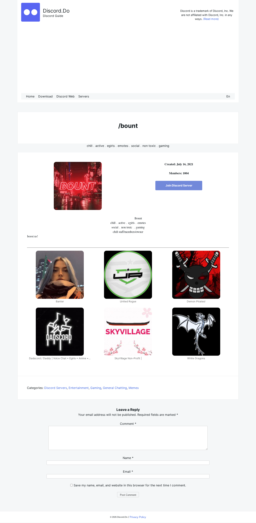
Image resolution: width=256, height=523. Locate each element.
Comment (128, 424)
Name (128, 458)
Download (45, 96)
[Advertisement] (128, 58)
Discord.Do (56, 11)
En (228, 96)
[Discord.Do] (30, 20)
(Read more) (211, 18)
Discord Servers (55, 388)
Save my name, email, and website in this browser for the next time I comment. (130, 485)
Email (128, 471)
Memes (134, 388)
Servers (83, 96)
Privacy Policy (138, 516)
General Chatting (115, 388)
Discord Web (65, 96)
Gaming (95, 388)
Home (30, 96)
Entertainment (79, 388)
